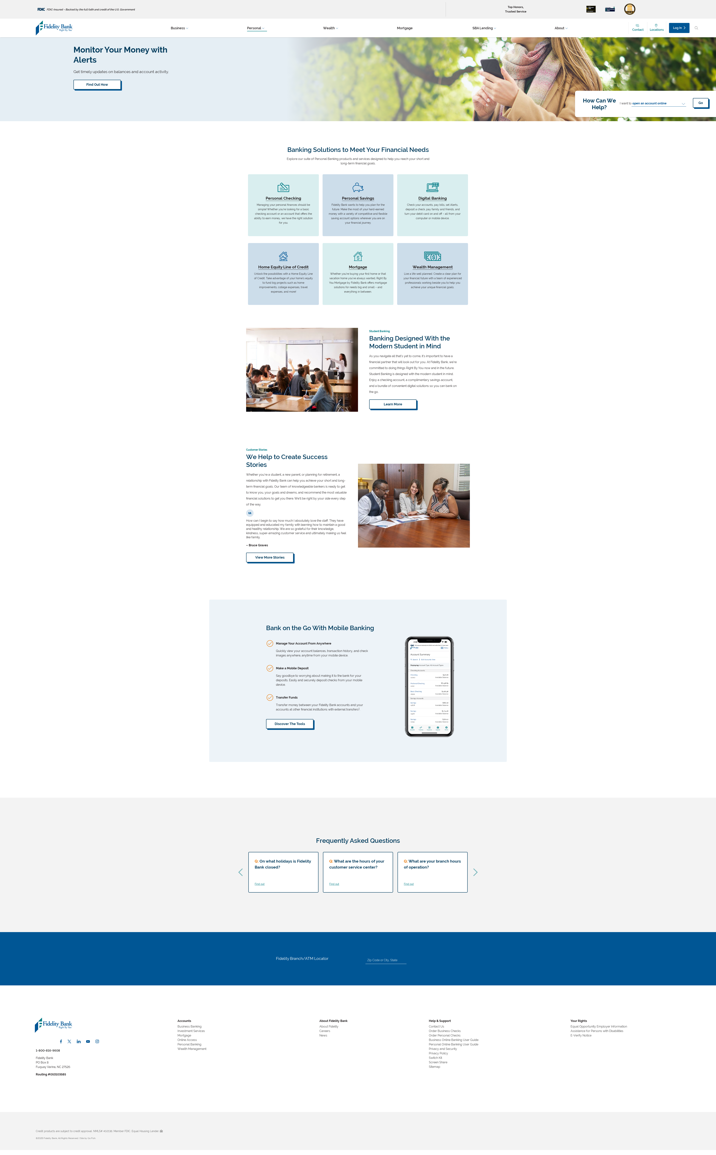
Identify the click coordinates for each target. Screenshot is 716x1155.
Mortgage (184, 1035)
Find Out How (97, 84)
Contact (638, 29)
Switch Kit (435, 1058)
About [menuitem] (559, 28)
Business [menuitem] (178, 28)
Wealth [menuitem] (329, 28)
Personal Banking (189, 1044)
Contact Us (436, 1026)
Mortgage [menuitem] (405, 28)
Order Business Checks (445, 1031)
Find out (260, 883)
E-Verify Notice (581, 1035)
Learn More (393, 404)
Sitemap (434, 1067)
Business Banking (190, 1026)
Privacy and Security (443, 1049)
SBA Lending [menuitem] (482, 28)
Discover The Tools (290, 724)
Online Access (187, 1040)
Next (475, 872)
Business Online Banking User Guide (453, 1040)
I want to (626, 103)
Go (700, 103)
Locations (657, 29)
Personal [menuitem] (254, 28)
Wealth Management (192, 1049)
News (323, 1035)
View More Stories (270, 557)
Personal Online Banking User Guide (453, 1044)
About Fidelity (328, 1026)
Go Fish (91, 1138)
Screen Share (438, 1062)
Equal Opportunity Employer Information (599, 1026)
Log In (677, 28)
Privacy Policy (438, 1053)
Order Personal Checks (445, 1035)
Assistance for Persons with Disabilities (597, 1031)
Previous (240, 872)
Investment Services (191, 1031)
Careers (324, 1031)
